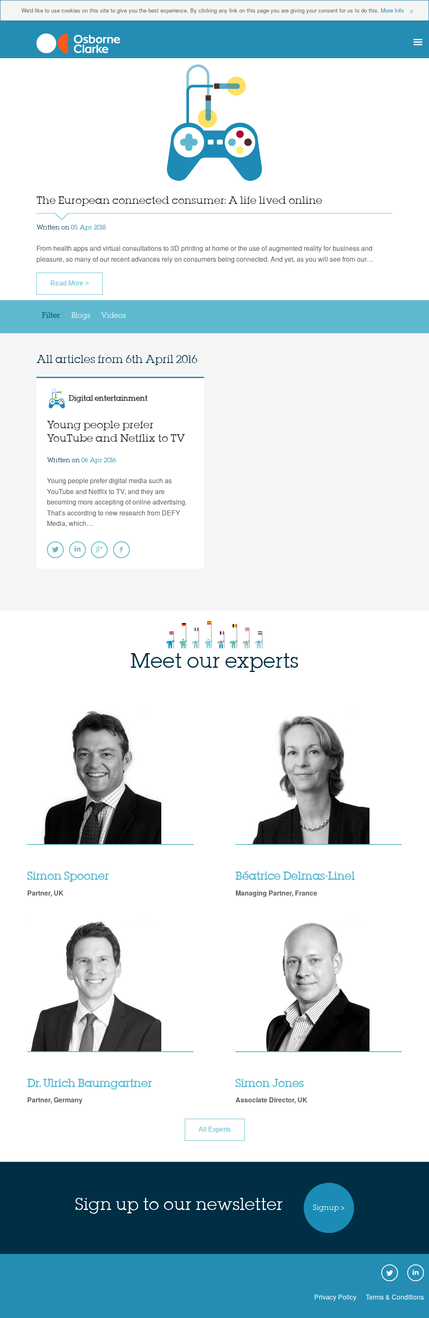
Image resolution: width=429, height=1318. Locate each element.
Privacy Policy (335, 1297)
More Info (392, 10)
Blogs (80, 315)
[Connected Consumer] (78, 43)
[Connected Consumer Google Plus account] (99, 549)
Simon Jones (269, 1084)
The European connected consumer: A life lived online (179, 201)
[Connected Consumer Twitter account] (55, 549)
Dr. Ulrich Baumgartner (89, 1084)
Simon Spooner (68, 877)
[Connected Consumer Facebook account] (121, 549)
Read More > (69, 283)
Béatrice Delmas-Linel (295, 877)
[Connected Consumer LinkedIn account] (77, 549)
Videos (113, 315)
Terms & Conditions (395, 1297)
